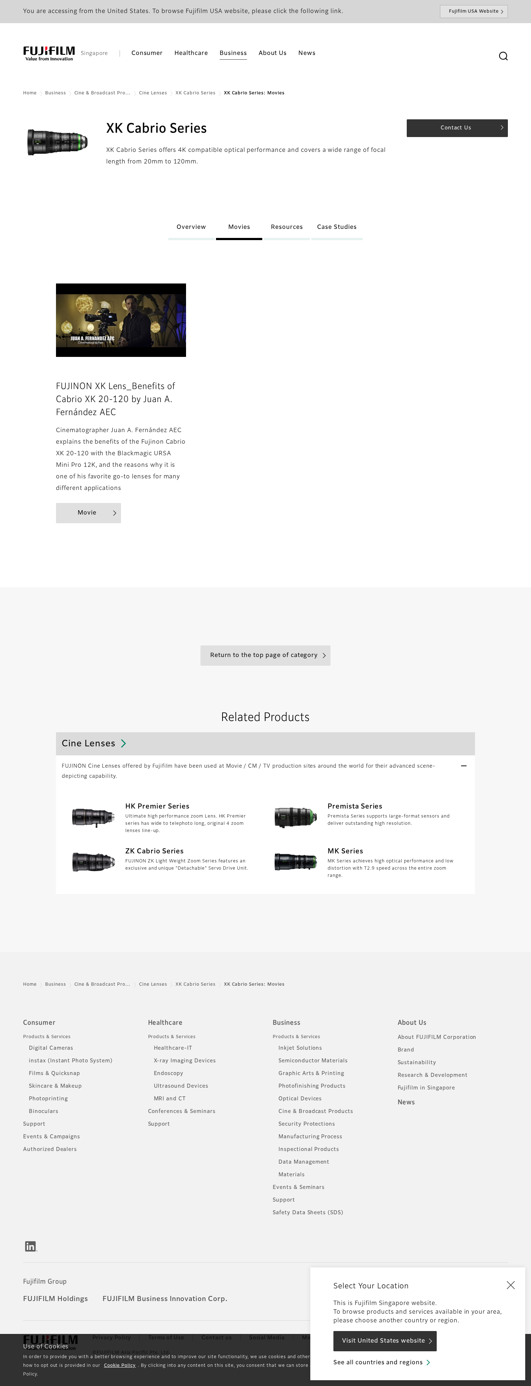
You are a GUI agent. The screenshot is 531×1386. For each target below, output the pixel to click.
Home (30, 93)
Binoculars (44, 1111)
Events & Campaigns (51, 1136)
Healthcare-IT (173, 1048)
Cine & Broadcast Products (316, 1111)
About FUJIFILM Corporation (437, 1037)
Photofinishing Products (312, 1086)
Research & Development (433, 1075)
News (406, 1102)
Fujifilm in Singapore (426, 1088)
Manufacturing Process (310, 1136)
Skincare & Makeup (55, 1086)
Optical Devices (300, 1098)
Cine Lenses (153, 93)
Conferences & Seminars (182, 1111)
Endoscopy (169, 1073)
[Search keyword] (503, 56)
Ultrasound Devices (181, 1086)
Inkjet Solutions (300, 1048)
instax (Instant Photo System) (71, 1060)
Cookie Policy (120, 1366)
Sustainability (417, 1062)
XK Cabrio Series (195, 93)
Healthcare (165, 1023)
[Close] (511, 1285)
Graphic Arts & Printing (311, 1073)
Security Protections (307, 1124)
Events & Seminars (299, 1187)
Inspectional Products (309, 1149)
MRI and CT (170, 1098)
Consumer (39, 1023)
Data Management (304, 1162)
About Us (412, 1023)
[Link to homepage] (49, 53)
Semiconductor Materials (313, 1060)
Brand (406, 1050)
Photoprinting (48, 1098)
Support (34, 1124)
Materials (292, 1174)
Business (55, 93)
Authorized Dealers (50, 1149)
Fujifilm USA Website (474, 11)
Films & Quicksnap (54, 1073)
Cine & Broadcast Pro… (102, 93)
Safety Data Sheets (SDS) (308, 1212)
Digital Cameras (51, 1048)
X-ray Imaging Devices (185, 1060)
